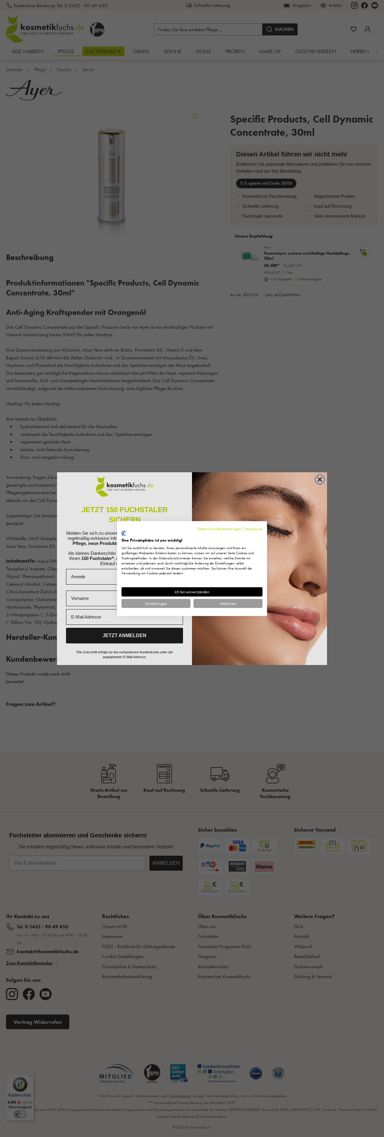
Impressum (253, 528)
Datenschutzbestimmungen (219, 528)
